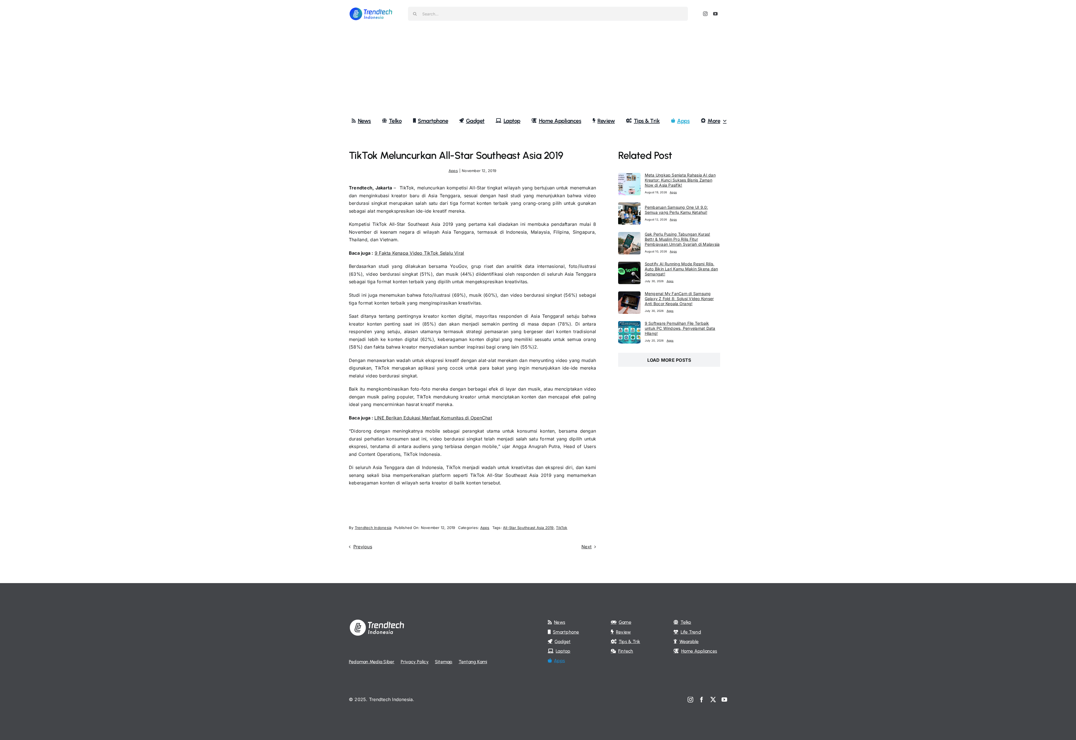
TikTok (561, 527)
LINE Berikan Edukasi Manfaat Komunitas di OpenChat (433, 418)
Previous (362, 546)
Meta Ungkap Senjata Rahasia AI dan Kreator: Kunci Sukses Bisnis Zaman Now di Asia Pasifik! (680, 180)
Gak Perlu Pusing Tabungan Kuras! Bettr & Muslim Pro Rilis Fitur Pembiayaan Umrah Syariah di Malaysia (682, 239)
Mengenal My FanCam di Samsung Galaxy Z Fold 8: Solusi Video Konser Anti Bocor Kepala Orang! (679, 298)
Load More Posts (669, 360)
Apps (453, 170)
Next (586, 546)
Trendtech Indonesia (373, 527)
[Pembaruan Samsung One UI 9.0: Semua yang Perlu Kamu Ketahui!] (629, 206)
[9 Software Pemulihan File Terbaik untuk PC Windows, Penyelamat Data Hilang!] (629, 325)
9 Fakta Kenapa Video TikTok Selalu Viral (419, 253)
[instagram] (705, 13)
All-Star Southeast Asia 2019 (528, 527)
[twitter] (713, 699)
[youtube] (715, 13)
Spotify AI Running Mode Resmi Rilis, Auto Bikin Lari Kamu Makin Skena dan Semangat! (681, 268)
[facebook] (701, 699)
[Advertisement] (538, 70)
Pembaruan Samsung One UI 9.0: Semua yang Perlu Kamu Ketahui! (676, 210)
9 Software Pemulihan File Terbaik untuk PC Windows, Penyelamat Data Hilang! (680, 328)
